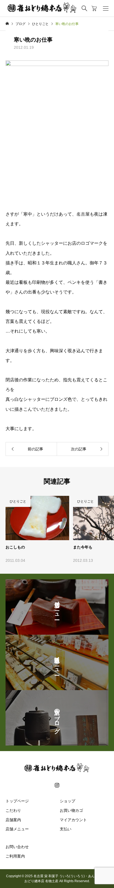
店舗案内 (13, 820)
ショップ (67, 801)
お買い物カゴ (71, 810)
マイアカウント (73, 820)
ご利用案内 (15, 856)
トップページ (17, 801)
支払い (65, 829)
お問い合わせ (17, 846)
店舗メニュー (17, 829)
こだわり (13, 810)
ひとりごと (18, 501)
